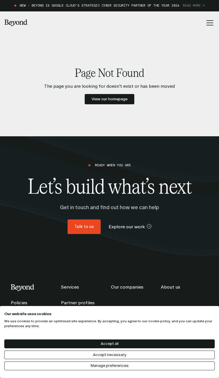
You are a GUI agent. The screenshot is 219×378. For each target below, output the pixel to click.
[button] (208, 23)
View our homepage (109, 99)
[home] (16, 22)
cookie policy (159, 321)
